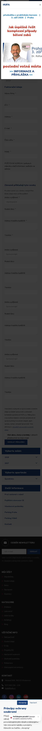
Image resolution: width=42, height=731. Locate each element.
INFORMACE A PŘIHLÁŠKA (22, 73)
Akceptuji (22, 702)
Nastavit (33, 702)
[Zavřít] (38, 716)
